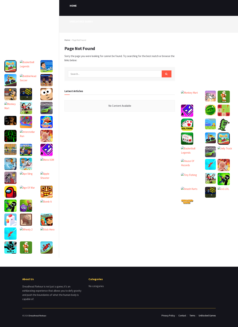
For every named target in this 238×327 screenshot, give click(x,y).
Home (67, 40)
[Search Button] (166, 73)
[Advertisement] (29, 24)
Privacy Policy (168, 315)
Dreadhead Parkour (37, 315)
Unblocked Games (81, 21)
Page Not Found (79, 40)
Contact (182, 315)
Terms (192, 315)
